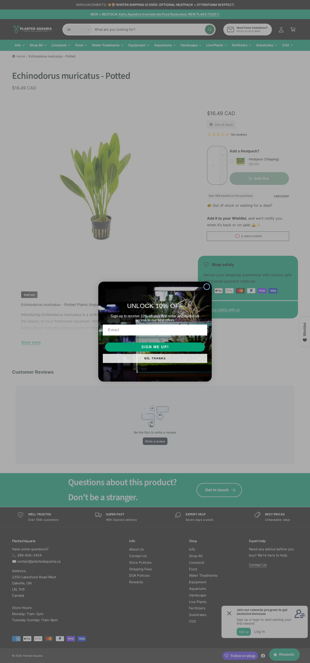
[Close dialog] (206, 286)
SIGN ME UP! (155, 347)
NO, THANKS (155, 358)
